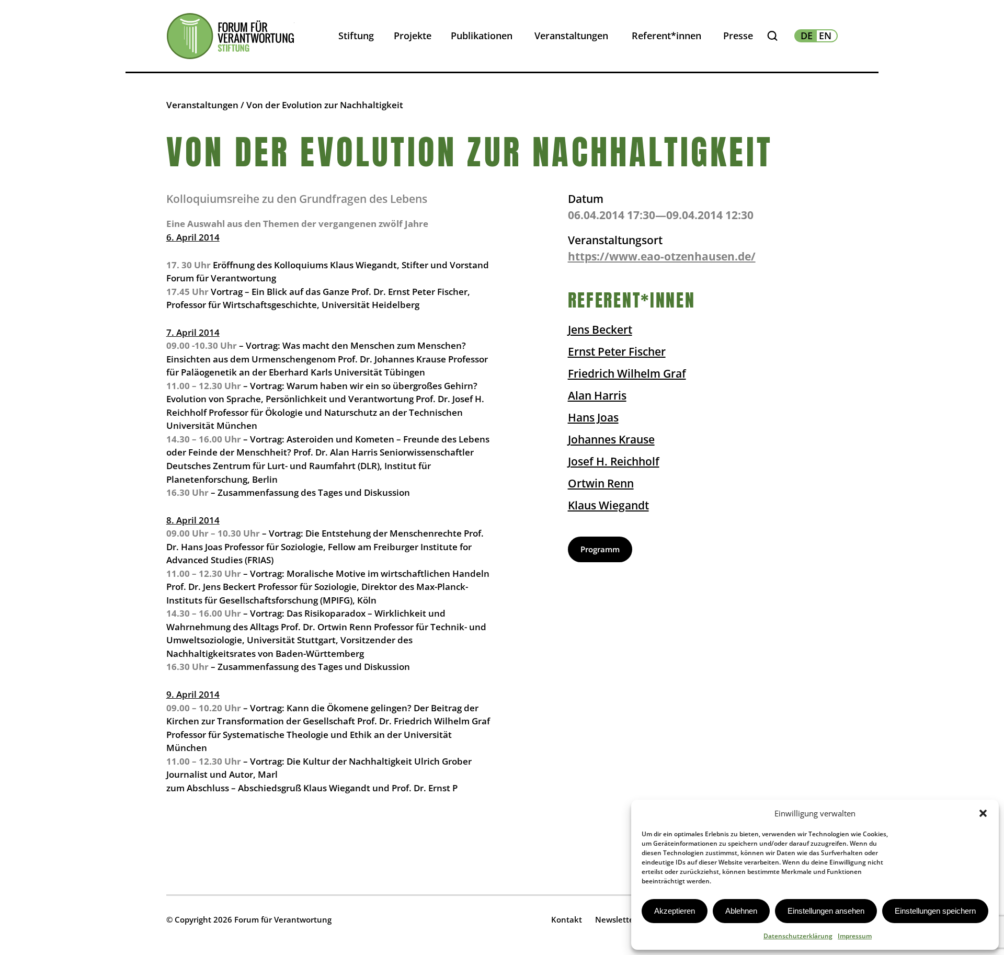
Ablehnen (741, 910)
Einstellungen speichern (935, 910)
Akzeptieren (674, 910)
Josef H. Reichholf (613, 461)
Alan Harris (597, 395)
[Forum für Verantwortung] (230, 36)
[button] (983, 813)
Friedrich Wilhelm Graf (627, 373)
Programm (600, 549)
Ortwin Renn (601, 483)
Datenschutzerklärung (797, 935)
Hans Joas (593, 417)
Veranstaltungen (202, 105)
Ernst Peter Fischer (617, 351)
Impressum (855, 935)
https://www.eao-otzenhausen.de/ (662, 256)
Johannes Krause (611, 439)
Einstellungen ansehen (826, 910)
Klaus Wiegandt (608, 505)
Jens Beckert (600, 329)
